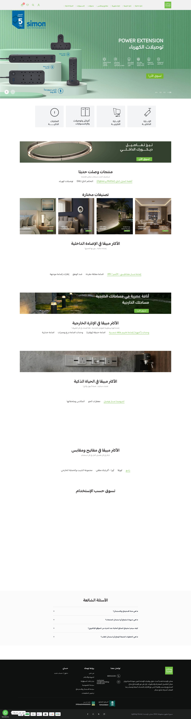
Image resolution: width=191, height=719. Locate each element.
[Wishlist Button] (27, 5)
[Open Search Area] (33, 5)
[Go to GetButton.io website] (5, 716)
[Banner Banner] (95, 152)
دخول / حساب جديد (61, 673)
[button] (170, 92)
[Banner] (153, 216)
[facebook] (87, 714)
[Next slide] (6, 92)
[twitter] (98, 714)
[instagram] (104, 714)
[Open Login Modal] (38, 5)
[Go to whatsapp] (5, 712)
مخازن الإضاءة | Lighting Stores (142, 714)
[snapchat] (93, 714)
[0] (22, 5)
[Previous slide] (13, 92)
